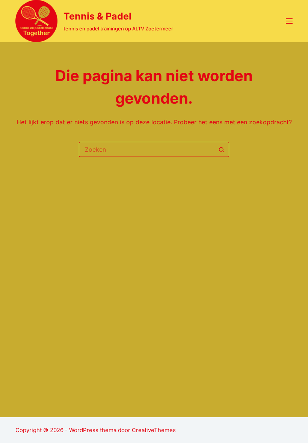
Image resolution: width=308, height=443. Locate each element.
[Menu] (289, 21)
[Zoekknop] (221, 149)
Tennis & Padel (97, 16)
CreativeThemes (154, 430)
